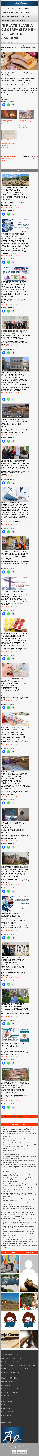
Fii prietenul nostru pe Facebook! (19, 1117)
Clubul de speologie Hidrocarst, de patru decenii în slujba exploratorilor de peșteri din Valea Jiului (20, 1242)
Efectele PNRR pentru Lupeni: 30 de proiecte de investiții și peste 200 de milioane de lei (20, 1184)
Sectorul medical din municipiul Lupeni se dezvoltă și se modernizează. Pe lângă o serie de (15, 1013)
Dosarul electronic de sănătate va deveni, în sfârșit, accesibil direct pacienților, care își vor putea (14, 521)
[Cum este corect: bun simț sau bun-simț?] (10, 1339)
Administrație (19, 12)
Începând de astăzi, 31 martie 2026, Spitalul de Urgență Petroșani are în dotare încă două (15, 562)
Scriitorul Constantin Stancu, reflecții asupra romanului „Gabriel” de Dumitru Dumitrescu (19, 1145)
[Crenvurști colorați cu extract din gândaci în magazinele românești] (26, 114)
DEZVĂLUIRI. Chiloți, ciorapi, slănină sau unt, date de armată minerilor (8, 141)
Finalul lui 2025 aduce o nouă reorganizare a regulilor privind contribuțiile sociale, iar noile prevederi (14, 741)
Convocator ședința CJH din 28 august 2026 (16, 1143)
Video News (26, 16)
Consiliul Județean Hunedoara (10, 1392)
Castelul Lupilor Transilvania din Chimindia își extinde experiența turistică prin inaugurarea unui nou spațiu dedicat (14, 792)
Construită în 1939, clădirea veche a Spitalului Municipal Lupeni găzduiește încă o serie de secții (15, 1097)
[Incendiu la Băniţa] (9, 114)
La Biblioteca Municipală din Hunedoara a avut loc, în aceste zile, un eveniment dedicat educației (15, 472)
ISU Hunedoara (6, 1419)
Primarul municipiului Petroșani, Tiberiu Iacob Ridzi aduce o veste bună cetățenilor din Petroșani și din (14, 974)
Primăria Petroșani (6, 1401)
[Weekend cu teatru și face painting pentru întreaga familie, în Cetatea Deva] (29, 1302)
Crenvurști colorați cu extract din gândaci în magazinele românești (25, 122)
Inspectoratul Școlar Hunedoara (10, 1388)
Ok (14, 1452)
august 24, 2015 (16, 42)
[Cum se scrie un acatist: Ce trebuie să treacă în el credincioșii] (29, 1283)
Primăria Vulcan (6, 1422)
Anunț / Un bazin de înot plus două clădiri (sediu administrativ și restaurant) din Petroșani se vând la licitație (18, 1208)
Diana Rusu (5, 42)
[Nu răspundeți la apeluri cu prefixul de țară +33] (29, 1339)
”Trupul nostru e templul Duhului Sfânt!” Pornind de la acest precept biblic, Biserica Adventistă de (14, 342)
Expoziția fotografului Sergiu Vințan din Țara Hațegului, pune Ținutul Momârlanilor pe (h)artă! (19, 1219)
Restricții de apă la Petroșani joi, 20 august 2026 (17, 1178)
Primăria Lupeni (6, 1408)
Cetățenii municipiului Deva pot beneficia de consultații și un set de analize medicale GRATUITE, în (14, 603)
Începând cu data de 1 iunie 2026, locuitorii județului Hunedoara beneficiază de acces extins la (14, 301)
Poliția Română (5, 1385)
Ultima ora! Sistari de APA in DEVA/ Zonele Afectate (8, 159)
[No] (37, 1449)
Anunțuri (5, 20)
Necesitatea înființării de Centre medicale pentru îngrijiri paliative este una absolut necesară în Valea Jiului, (13, 204)
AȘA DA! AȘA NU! (22, 20)
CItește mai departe (9, 207)
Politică (29, 12)
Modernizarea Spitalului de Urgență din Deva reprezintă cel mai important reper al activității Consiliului (15, 927)
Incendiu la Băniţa (6, 120)
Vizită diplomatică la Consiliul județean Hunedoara (18, 1212)
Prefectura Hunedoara (8, 1381)
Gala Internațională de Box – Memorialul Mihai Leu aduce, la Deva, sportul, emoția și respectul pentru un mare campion (19, 1189)
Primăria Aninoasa (6, 1405)
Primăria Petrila (6, 1396)
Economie (5, 16)
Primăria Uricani (6, 1415)
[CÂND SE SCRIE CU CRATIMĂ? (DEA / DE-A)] (29, 1321)
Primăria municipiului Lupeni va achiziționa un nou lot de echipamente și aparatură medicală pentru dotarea (15, 881)
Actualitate (6, 12)
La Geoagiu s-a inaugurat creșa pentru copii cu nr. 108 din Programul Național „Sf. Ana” (19, 1153)
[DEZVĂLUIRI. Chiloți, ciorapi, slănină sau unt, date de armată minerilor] (9, 134)
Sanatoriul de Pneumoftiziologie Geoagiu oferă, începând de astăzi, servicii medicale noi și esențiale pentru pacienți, (15, 837)
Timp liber (14, 16)
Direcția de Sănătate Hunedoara (11, 1412)
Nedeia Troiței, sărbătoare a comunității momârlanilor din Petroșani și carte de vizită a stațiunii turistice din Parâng (20, 1223)
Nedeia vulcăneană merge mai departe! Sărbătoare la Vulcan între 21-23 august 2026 (19, 1215)
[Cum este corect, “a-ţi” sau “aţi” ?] (29, 1264)
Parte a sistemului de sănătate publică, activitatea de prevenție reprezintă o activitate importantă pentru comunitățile (14, 1052)
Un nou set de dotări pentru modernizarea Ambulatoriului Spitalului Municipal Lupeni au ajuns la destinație (20, 1238)
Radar (13, 20)
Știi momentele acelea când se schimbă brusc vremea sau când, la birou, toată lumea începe (15, 649)
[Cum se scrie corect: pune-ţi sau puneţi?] (10, 1321)
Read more (22, 1452)
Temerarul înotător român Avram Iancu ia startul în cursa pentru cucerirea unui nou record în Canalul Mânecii (20, 1230)
